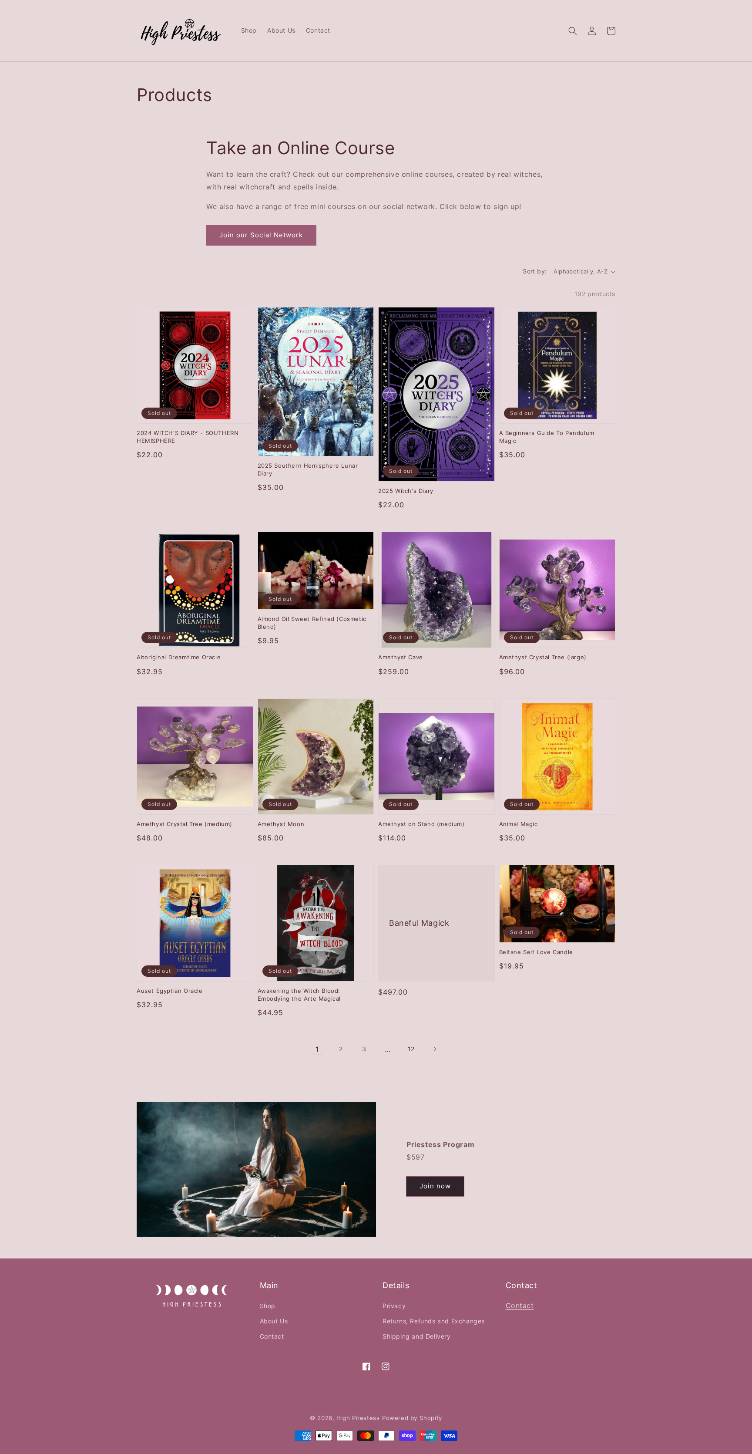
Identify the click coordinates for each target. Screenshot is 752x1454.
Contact (272, 1336)
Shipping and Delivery (417, 1336)
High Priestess (357, 1417)
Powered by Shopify (412, 1417)
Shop (267, 1305)
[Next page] (434, 1049)
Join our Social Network (261, 235)
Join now (435, 1186)
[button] (572, 30)
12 (411, 1049)
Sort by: (535, 271)
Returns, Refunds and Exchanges (434, 1321)
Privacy (394, 1305)
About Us (274, 1321)
